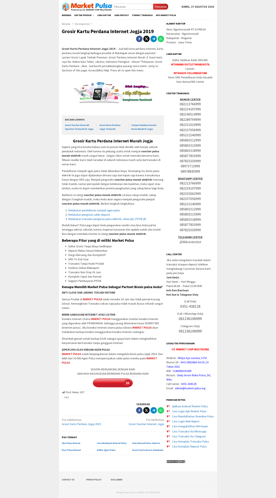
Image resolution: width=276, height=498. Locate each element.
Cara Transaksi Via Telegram (189, 436)
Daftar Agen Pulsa (106, 450)
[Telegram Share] (153, 39)
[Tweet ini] (146, 39)
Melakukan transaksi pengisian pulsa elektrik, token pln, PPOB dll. (107, 219)
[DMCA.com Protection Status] (175, 461)
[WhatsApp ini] (161, 39)
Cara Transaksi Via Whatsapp (189, 431)
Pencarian (161, 6)
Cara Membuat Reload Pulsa (111, 443)
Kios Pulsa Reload (71, 450)
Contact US (68, 479)
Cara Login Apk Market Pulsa (189, 411)
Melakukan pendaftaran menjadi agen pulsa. (94, 210)
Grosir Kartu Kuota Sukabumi (147, 450)
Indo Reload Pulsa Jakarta (146, 443)
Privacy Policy (93, 479)
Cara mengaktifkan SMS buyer (190, 426)
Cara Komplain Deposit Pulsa (189, 446)
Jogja (66, 397)
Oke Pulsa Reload (71, 443)
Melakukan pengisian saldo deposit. (89, 214)
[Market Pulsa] (87, 6)
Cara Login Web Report (185, 421)
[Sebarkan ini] (139, 39)
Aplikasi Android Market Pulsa (190, 406)
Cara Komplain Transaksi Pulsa (190, 441)
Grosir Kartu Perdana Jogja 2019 (81, 422)
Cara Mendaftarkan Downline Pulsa (193, 416)
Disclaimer (116, 479)
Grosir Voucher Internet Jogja (146, 422)
